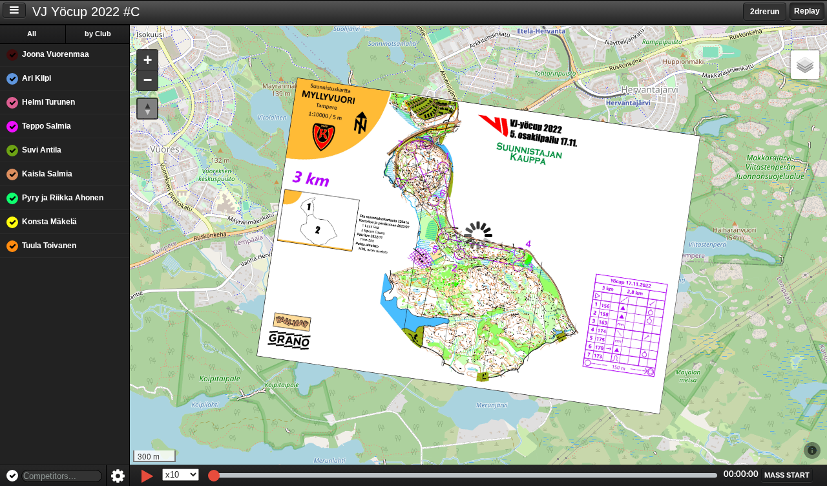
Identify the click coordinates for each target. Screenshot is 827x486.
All (31, 33)
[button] (147, 60)
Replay (807, 11)
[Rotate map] (147, 108)
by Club (98, 33)
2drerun (764, 11)
